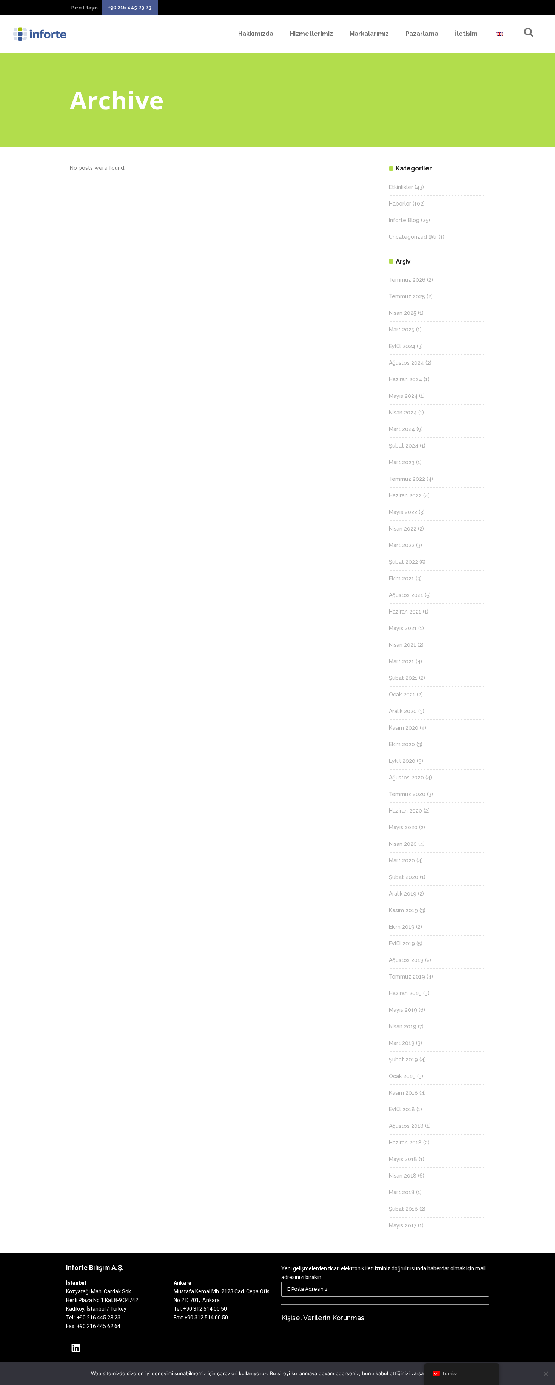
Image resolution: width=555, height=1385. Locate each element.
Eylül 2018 (402, 1109)
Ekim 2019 (402, 927)
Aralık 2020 (403, 711)
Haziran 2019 (405, 993)
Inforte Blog (404, 220)
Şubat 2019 (403, 1060)
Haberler (400, 204)
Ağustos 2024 (406, 363)
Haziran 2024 (405, 379)
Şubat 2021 (403, 678)
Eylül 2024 (402, 346)
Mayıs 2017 (402, 1225)
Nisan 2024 (403, 413)
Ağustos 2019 (406, 960)
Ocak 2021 (402, 695)
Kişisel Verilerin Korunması (323, 1318)
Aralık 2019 (402, 894)
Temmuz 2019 (407, 977)
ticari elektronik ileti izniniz (359, 1268)
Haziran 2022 (405, 495)
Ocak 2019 (402, 1076)
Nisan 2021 (402, 645)
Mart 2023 (402, 462)
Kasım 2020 (403, 728)
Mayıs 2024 (403, 396)
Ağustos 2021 (406, 595)
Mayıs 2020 (403, 827)
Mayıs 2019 (403, 1010)
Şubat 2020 (403, 877)
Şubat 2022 (403, 562)
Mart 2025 (402, 330)
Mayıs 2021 (403, 628)
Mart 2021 (401, 661)
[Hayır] (545, 1373)
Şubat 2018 (403, 1209)
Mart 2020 (402, 860)
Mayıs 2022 (403, 512)
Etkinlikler (401, 187)
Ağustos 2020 (406, 778)
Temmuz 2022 (407, 479)
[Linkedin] (75, 1347)
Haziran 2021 (405, 612)
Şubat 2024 (403, 446)
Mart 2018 (402, 1192)
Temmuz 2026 (407, 280)
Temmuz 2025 (407, 296)
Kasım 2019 (403, 910)
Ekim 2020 (402, 744)
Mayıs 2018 (403, 1159)
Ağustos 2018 (406, 1126)
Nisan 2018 (402, 1176)
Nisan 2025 (402, 313)
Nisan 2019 (402, 1026)
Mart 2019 (402, 1043)
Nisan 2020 (403, 844)
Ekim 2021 (401, 578)
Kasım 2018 (403, 1093)
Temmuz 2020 (407, 794)
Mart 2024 (402, 429)
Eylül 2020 (402, 761)
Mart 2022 (402, 545)
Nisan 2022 (402, 529)
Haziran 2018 (405, 1143)
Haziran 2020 (405, 811)
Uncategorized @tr (413, 237)
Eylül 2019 (402, 943)
